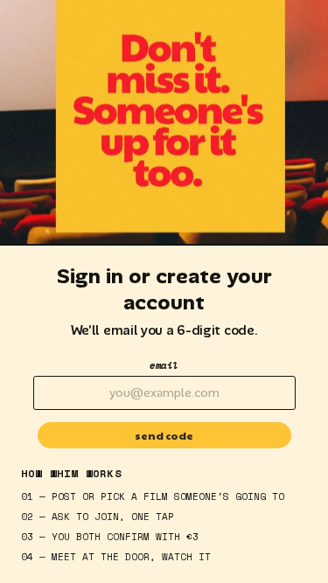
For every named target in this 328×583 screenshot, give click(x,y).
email (164, 365)
